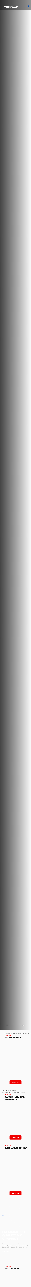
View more (15, 1137)
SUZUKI (9, 1033)
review (5, 1071)
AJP (3, 1090)
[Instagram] (28, 1)
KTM (22, 1033)
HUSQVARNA (27, 1033)
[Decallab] (14, 6)
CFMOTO (11, 1090)
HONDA (19, 1033)
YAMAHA (4, 1033)
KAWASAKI (14, 1033)
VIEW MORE (15, 1082)
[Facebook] (23, 1)
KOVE (17, 1092)
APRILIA (6, 1090)
